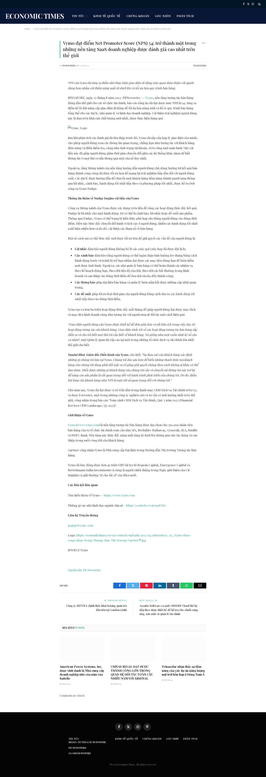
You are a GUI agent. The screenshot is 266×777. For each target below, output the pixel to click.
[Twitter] (30, 97)
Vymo (149, 98)
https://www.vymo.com (119, 495)
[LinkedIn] (30, 106)
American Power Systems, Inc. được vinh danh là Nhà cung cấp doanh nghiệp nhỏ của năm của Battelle (82, 672)
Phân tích (185, 16)
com (90, 525)
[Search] (259, 4)
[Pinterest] (30, 115)
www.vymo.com (88, 425)
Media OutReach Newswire (87, 742)
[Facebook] (30, 87)
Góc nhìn (163, 16)
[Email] (30, 124)
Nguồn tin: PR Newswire (84, 570)
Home (27, 28)
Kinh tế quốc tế (107, 16)
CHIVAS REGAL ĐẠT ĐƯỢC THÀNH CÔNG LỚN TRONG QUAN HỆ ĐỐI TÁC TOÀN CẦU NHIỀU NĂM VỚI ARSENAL (132, 672)
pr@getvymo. (77, 525)
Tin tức (78, 16)
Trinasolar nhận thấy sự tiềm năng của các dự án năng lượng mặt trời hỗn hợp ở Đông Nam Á (183, 670)
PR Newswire (69, 65)
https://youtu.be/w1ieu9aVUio (146, 505)
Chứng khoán (137, 16)
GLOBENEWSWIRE (80, 753)
